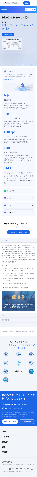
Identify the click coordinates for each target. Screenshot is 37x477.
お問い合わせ (27, 421)
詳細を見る (7, 79)
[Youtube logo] (21, 469)
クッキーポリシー (28, 472)
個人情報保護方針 (9, 472)
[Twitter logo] (25, 469)
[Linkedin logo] (10, 469)
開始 (26, 3)
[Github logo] (32, 469)
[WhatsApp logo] (17, 469)
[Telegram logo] (13, 469)
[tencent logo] (18, 462)
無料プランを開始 (10, 421)
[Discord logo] (28, 469)
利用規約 (18, 472)
